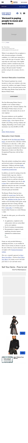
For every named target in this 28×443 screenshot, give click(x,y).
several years (12, 195)
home (8, 120)
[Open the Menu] (2, 2)
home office (9, 208)
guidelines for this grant (14, 199)
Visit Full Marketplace (19, 270)
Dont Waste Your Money (6, 13)
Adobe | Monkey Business (8, 131)
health (21, 165)
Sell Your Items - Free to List (14, 267)
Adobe (7, 42)
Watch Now (23, 2)
